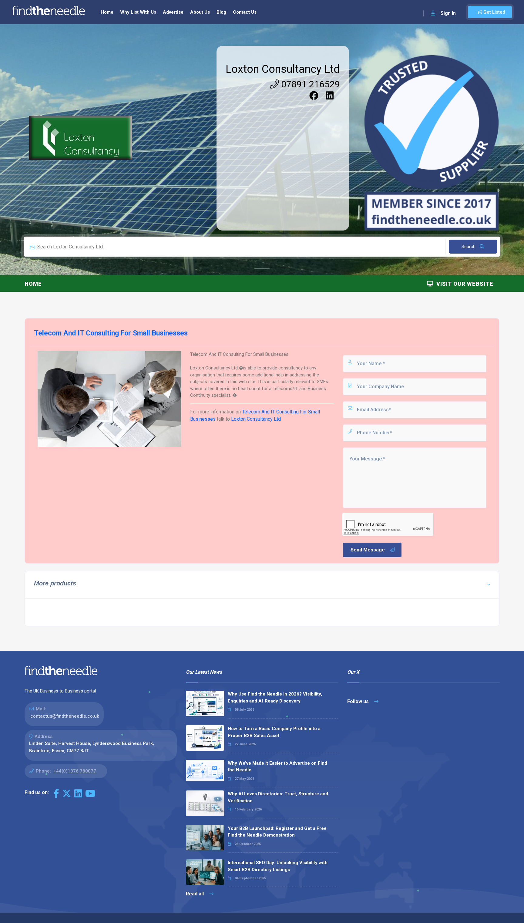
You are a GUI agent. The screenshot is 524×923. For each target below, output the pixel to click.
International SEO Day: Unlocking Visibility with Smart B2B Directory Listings (278, 866)
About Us (200, 12)
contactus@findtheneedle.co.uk (64, 716)
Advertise (173, 12)
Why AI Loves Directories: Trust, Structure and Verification (278, 797)
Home (107, 12)
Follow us (358, 701)
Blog (221, 12)
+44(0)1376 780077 (74, 771)
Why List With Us (138, 12)
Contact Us (245, 12)
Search (469, 246)
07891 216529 (309, 84)
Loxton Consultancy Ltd (283, 69)
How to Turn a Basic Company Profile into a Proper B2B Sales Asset (274, 732)
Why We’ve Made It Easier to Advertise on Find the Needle (277, 766)
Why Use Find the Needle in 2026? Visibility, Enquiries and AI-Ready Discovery (275, 697)
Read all (195, 894)
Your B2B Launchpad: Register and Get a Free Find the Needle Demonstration (277, 832)
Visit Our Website (463, 284)
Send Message (368, 550)
